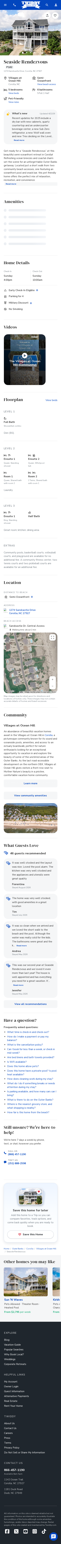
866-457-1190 (14, 1470)
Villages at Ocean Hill (46, 1248)
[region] (30, 663)
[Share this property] (47, 15)
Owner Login (11, 1386)
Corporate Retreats (15, 1364)
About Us (9, 1423)
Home (6, 1248)
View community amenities (30, 795)
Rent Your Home (13, 1406)
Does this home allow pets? (23, 1066)
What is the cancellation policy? (25, 1044)
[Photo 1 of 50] (22, 52)
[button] (14, 5)
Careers (8, 1433)
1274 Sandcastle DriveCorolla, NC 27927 (22, 611)
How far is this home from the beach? (28, 1112)
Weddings (9, 1359)
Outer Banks (17, 1248)
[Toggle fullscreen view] (52, 637)
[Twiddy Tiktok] (44, 1532)
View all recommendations (30, 1004)
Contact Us (10, 1428)
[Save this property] (55, 15)
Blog (6, 1339)
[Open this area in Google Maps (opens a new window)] (10, 691)
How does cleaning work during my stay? (30, 1078)
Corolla (49, 735)
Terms (54, 692)
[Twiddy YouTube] (26, 1532)
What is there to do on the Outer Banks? (30, 1099)
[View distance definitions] (32, 597)
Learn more (30, 783)
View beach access (46, 84)
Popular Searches (13, 1349)
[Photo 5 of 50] (38, 52)
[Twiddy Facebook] (8, 1532)
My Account (10, 1381)
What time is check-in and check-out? (28, 1032)
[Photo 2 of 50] (26, 52)
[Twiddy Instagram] (36, 1532)
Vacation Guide (12, 1344)
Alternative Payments (16, 1396)
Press (7, 1438)
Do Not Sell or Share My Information (24, 1452)
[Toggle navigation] (5, 5)
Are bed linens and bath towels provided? (30, 1057)
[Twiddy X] (17, 1532)
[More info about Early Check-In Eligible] (37, 290)
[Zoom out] (52, 686)
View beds (13, 93)
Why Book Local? (14, 1354)
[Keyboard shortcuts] (21, 692)
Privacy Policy (11, 1447)
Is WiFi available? (17, 1061)
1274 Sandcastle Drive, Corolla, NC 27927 (23, 71)
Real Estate (10, 1401)
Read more (19, 140)
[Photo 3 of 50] (30, 52)
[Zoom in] (52, 679)
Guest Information (14, 1391)
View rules (13, 102)
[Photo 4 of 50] (34, 52)
